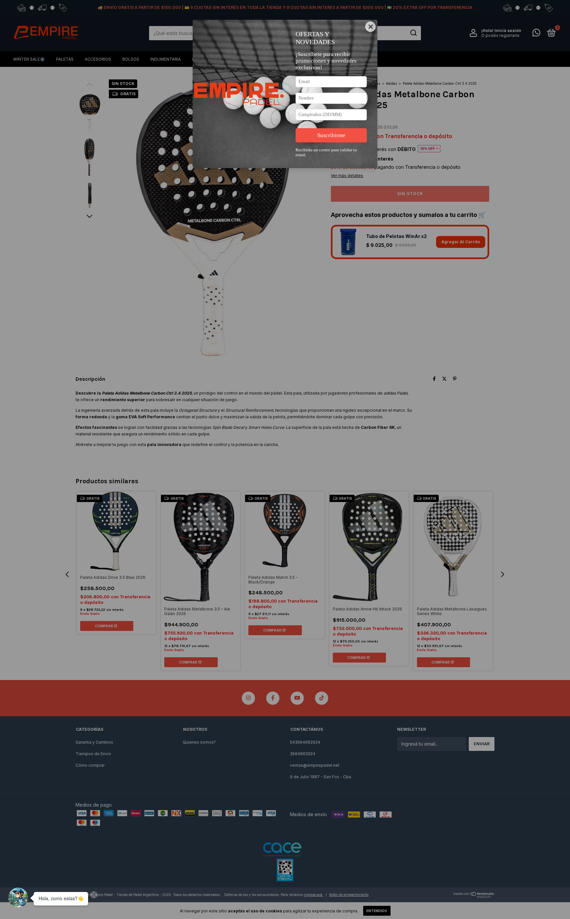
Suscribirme (331, 135)
